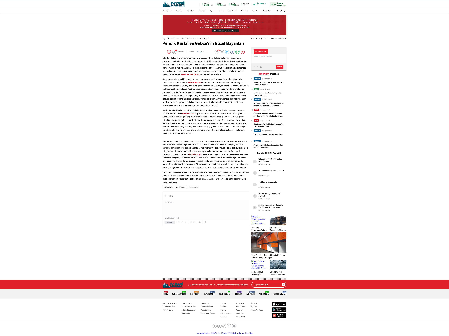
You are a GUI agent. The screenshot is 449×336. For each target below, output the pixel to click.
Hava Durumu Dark (170, 303)
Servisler (179, 11)
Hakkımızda (200, 333)
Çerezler (225, 333)
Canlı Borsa (205, 303)
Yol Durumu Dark (169, 307)
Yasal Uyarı (249, 333)
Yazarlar (255, 11)
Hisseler (238, 293)
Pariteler (250, 293)
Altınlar (223, 303)
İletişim (207, 333)
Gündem (190, 11)
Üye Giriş (253, 303)
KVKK (230, 333)
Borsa (165, 293)
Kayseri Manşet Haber (170, 39)
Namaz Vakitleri (179, 293)
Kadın (220, 11)
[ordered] (190, 222)
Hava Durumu (209, 293)
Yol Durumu (264, 293)
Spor (212, 11)
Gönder (169, 222)
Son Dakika (167, 11)
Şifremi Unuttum (256, 310)
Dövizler (223, 307)
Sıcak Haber (240, 316)
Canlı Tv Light (168, 310)
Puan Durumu (224, 293)
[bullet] (194, 222)
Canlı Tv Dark (187, 303)
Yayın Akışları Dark (189, 307)
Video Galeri (240, 307)
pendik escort (193, 187)
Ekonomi (202, 11)
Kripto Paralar (280, 293)
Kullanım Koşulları (239, 333)
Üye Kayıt (254, 307)
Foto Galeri (231, 11)
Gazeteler (267, 11)
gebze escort (168, 187)
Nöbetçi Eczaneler (189, 310)
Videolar (244, 11)
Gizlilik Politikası (215, 333)
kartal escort (180, 187)
